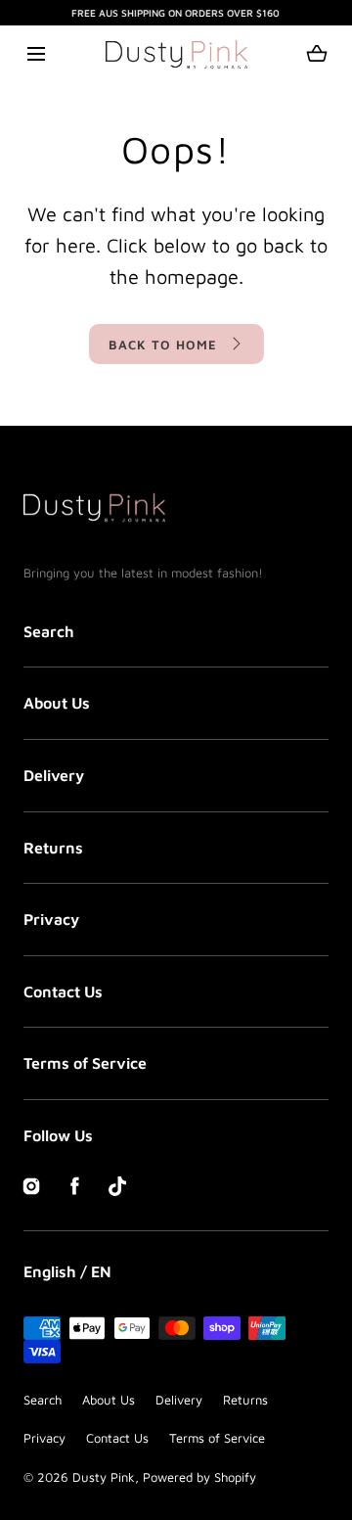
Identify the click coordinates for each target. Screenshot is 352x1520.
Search (48, 631)
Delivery (53, 775)
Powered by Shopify (199, 1477)
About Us (56, 703)
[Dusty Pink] (176, 54)
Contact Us (63, 991)
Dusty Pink (103, 1477)
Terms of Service (85, 1063)
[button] (35, 54)
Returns (53, 847)
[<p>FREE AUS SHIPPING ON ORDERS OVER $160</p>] (176, 13)
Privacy (51, 919)
